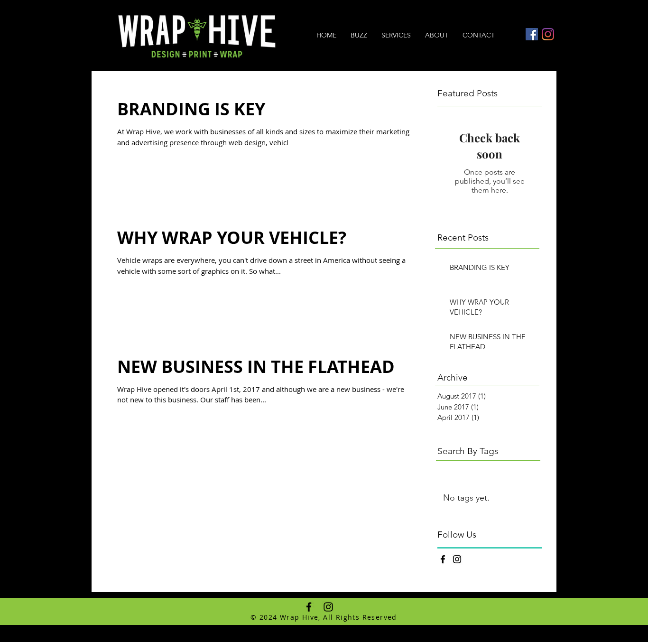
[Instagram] (548, 34)
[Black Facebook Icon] (442, 559)
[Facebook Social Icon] (532, 34)
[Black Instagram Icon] (457, 559)
